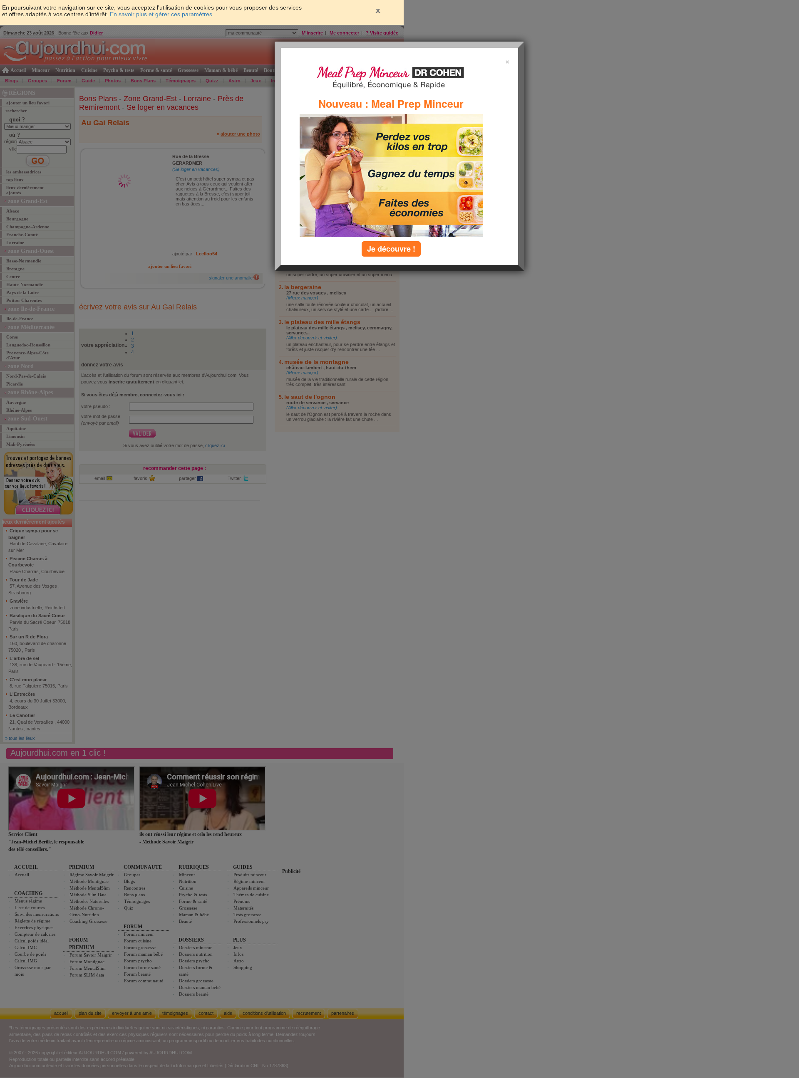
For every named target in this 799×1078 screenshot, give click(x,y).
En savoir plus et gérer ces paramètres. (162, 14)
